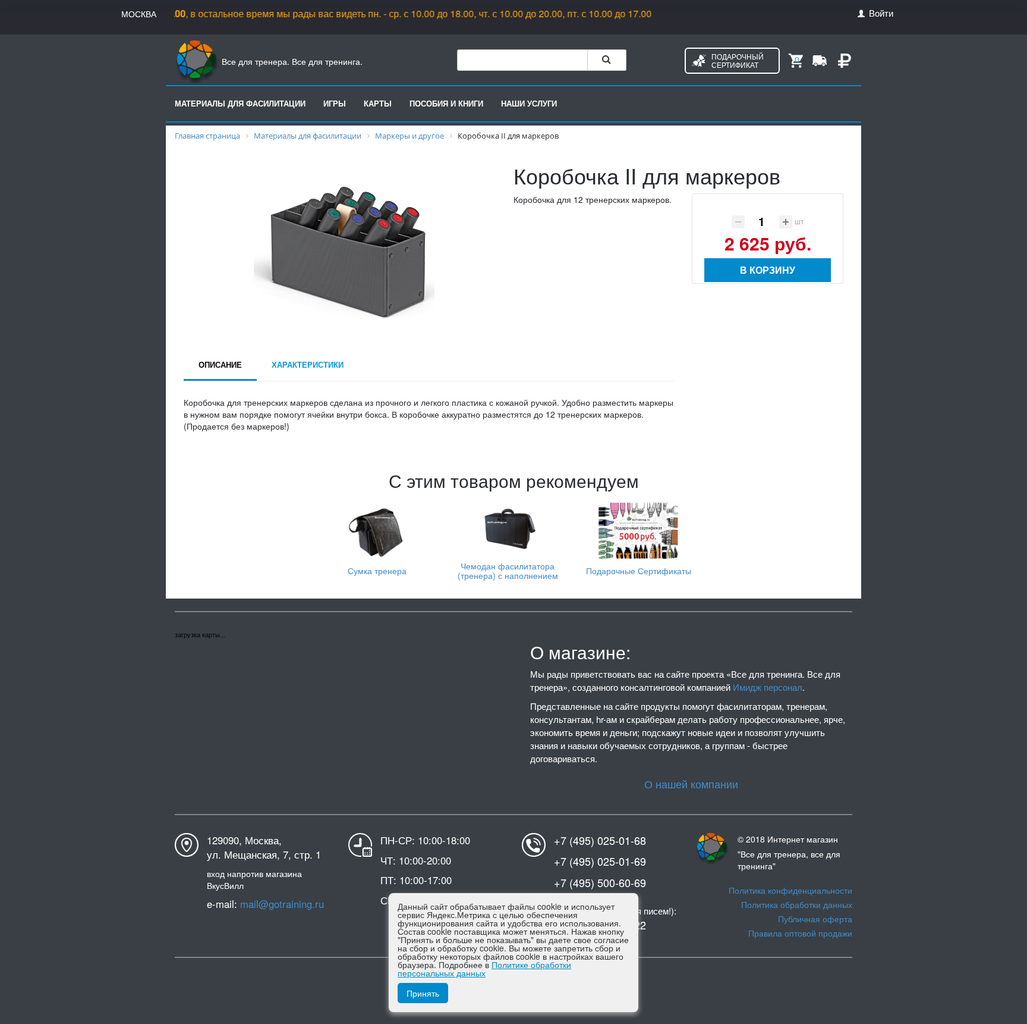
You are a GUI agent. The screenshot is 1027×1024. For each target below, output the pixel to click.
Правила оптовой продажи (800, 933)
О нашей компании (691, 783)
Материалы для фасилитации (240, 103)
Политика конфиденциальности (790, 890)
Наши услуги (529, 103)
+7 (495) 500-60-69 (600, 882)
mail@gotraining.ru (282, 904)
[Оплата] (844, 59)
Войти (880, 12)
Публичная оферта (815, 919)
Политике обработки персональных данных (484, 969)
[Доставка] (819, 59)
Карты (378, 103)
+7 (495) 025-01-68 (600, 840)
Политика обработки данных (796, 904)
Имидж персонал (767, 687)
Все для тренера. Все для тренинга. (291, 61)
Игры (334, 103)
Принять (423, 993)
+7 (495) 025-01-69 (600, 861)
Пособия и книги (446, 103)
